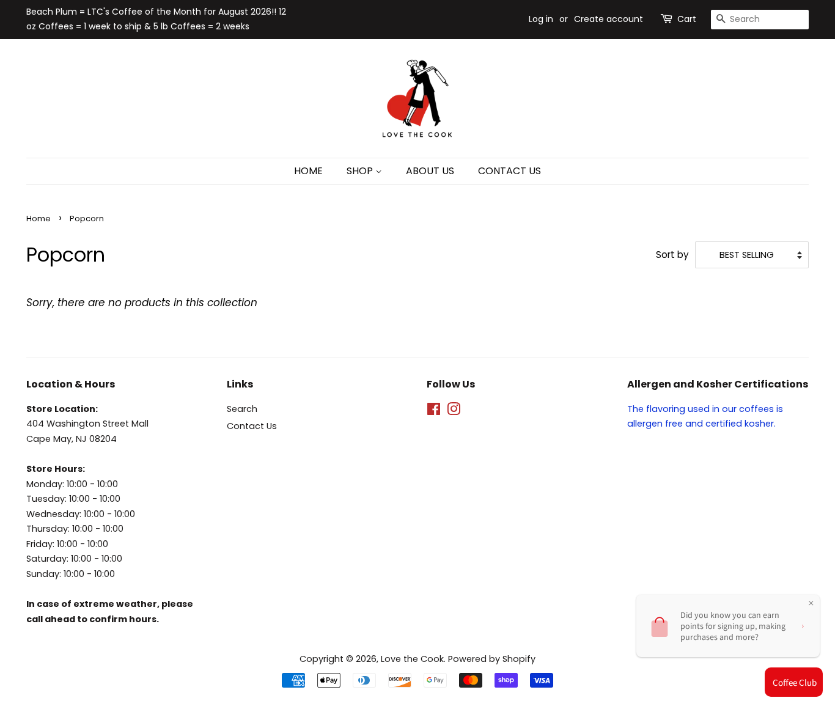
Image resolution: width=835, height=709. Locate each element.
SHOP (361, 171)
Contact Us (252, 426)
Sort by (672, 254)
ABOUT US (430, 171)
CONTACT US (509, 171)
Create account (608, 19)
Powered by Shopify (491, 659)
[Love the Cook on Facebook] (434, 411)
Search (242, 409)
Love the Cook (412, 659)
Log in (541, 19)
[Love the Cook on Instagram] (453, 411)
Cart (686, 19)
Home (38, 218)
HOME (308, 171)
